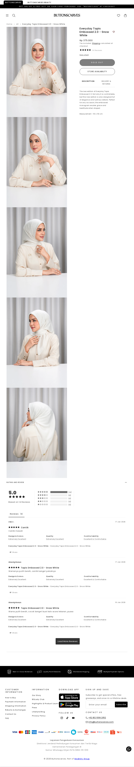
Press (34, 707)
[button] (7, 15)
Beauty (39, 2)
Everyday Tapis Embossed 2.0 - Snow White (29, 546)
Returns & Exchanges (15, 710)
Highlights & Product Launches (47, 703)
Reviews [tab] (14, 514)
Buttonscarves (13, 2)
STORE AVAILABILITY (97, 71)
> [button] (68, 641)
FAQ (7, 718)
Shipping (96, 43)
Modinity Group (82, 758)
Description (88, 81)
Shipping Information (15, 706)
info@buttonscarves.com (101, 722)
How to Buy (10, 698)
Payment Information (15, 702)
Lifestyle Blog (38, 712)
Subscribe (121, 704)
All (17, 24)
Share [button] (14, 552)
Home (9, 24)
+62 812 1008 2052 (97, 717)
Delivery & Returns (106, 82)
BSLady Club (38, 699)
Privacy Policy (39, 716)
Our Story (36, 695)
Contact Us (10, 714)
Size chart (84, 55)
